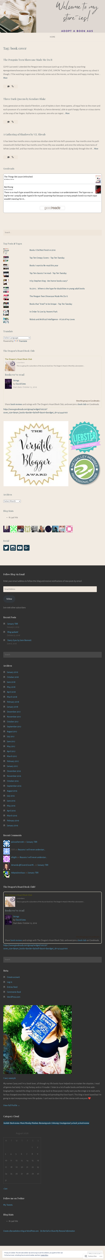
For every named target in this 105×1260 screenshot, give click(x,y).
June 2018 (11, 682)
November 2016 (14, 776)
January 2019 (12, 672)
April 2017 (11, 751)
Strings (16, 380)
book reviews (16, 404)
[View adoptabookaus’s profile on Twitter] (6, 548)
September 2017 (14, 727)
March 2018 (12, 697)
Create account (13, 977)
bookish (7, 1123)
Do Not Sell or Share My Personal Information (57, 1231)
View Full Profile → (11, 1105)
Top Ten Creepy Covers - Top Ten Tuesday (47, 258)
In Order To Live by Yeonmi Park (43, 312)
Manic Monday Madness (29, 1123)
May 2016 (11, 806)
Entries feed (12, 987)
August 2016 (12, 791)
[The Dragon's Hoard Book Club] (11, 366)
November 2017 (14, 717)
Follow (9, 599)
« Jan (5, 1189)
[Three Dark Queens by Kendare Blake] (12, 122)
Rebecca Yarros (10, 179)
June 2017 (11, 741)
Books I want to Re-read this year (44, 265)
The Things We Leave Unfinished (18, 177)
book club (82, 404)
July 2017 (10, 736)
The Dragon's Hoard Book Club (18, 359)
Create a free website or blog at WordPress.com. (21, 1231)
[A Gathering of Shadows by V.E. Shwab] (12, 157)
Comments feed (14, 992)
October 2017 (12, 722)
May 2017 (11, 746)
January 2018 (12, 707)
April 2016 (11, 811)
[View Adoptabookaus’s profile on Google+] (27, 548)
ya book (74, 1123)
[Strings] (9, 384)
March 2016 (12, 816)
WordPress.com (13, 997)
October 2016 (13, 781)
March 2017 (12, 756)
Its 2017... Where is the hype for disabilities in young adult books (57, 289)
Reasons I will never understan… (31, 850)
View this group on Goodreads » (88, 401)
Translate (23, 341)
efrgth (14, 857)
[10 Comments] (9, 157)
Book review (15, 1123)
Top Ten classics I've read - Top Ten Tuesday (48, 273)
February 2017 (13, 761)
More (5, 78)
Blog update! (12, 632)
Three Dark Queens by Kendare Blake (24, 99)
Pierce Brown (9, 189)
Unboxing (55, 1123)
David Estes (21, 384)
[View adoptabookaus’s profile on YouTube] (20, 548)
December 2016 (14, 771)
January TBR (12, 624)
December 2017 (14, 712)
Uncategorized (65, 1123)
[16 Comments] (9, 122)
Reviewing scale (45, 1123)
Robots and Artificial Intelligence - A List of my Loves (52, 319)
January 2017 (12, 766)
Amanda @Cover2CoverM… (23, 865)
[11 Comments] (9, 86)
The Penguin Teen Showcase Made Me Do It (27, 59)
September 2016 (14, 786)
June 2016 (11, 801)
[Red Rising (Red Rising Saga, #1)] (98, 193)
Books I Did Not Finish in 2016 (43, 250)
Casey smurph (9, 1078)
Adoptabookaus (18, 873)
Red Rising (8, 187)
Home (52, 37)
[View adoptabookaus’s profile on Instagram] (13, 548)
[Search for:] (52, 233)
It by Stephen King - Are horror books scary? (49, 281)
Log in (9, 982)
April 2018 (11, 692)
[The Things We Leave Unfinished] (98, 182)
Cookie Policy (44, 1255)
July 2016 (11, 796)
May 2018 (11, 687)
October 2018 (13, 677)
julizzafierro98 (17, 842)
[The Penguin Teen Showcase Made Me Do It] (12, 86)
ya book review (83, 1123)
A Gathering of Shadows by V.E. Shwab (24, 134)
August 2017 (12, 731)
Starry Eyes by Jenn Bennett (19, 640)
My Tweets (8, 1205)
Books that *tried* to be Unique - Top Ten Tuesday (51, 304)
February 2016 (13, 821)
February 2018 (13, 702)
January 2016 (12, 825)
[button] (36, 454)
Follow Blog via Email (14, 574)
